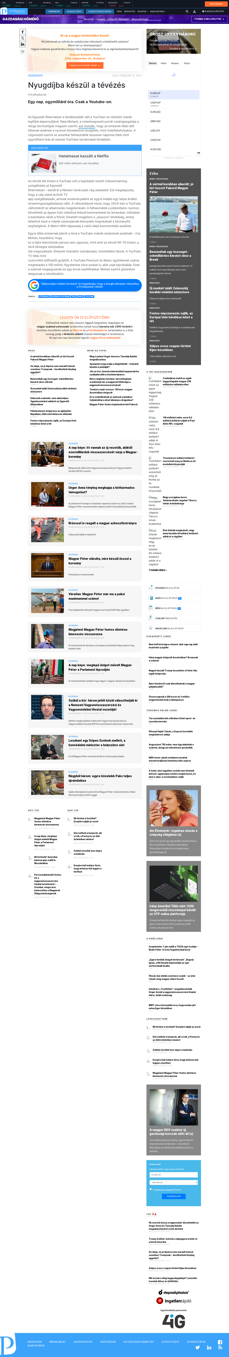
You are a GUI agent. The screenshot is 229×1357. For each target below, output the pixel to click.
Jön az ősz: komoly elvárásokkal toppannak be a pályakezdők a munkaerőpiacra (114, 373)
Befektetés (129, 11)
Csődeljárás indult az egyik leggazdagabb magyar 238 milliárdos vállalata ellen (177, 381)
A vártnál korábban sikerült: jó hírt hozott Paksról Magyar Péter (52, 358)
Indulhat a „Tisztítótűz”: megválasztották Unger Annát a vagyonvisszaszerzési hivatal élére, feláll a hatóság (172, 992)
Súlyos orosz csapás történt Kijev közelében (170, 348)
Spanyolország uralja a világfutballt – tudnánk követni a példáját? (114, 365)
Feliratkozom (174, 1196)
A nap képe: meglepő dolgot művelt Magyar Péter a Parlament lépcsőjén (100, 667)
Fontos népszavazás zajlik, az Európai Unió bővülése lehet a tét (53, 422)
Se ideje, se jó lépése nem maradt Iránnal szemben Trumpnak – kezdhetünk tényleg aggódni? (53, 369)
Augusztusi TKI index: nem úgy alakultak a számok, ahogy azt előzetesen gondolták (171, 746)
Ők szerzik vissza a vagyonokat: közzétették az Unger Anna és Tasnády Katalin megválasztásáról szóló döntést (174, 1225)
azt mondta (87, 126)
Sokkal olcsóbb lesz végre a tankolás (88, 852)
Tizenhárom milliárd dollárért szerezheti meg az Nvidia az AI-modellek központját (179, 461)
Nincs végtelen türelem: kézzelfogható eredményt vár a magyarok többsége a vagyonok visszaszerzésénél (110, 382)
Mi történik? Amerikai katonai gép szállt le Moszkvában (45, 860)
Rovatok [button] (142, 11)
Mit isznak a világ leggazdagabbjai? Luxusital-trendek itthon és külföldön (173, 1280)
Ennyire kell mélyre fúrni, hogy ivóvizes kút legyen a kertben (88, 868)
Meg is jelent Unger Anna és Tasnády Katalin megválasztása (113, 358)
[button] (194, 11)
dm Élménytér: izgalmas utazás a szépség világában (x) (173, 832)
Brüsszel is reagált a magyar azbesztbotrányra (103, 523)
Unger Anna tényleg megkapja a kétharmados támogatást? (102, 490)
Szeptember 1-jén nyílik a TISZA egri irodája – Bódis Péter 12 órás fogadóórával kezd (173, 948)
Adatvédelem (108, 1342)
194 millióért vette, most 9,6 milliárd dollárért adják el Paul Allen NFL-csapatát (179, 420)
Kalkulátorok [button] (157, 11)
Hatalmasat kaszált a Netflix (84, 156)
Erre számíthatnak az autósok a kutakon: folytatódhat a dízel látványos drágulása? (111, 398)
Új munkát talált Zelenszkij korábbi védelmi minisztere (53, 390)
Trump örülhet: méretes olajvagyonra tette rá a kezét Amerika (173, 1240)
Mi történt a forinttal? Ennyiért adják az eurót (86, 820)
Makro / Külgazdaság (159, 179)
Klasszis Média (36, 1345)
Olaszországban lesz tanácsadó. (166, 298)
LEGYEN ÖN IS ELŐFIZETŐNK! (85, 317)
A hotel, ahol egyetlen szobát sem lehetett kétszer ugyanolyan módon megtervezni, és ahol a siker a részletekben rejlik (172, 773)
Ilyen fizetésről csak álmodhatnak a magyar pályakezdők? (172, 685)
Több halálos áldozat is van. (163, 356)
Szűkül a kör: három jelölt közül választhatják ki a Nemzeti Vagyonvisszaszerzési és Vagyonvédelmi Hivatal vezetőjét (103, 705)
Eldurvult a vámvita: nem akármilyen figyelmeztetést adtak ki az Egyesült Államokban (49, 401)
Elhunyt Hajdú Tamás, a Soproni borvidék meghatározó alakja (171, 733)
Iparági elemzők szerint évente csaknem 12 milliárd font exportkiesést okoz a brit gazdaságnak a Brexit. (171, 270)
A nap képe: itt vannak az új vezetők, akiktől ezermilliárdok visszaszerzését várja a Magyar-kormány (103, 452)
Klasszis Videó (74, 11)
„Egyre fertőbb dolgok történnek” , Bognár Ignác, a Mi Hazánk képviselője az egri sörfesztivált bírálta (171, 962)
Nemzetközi (155, 283)
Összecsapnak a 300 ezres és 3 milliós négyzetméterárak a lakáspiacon (169, 698)
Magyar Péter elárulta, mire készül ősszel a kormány (100, 561)
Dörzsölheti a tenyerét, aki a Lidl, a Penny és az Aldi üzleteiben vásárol (88, 836)
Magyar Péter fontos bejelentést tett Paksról (114, 404)
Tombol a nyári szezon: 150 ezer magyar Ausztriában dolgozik (111, 391)
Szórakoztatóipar (60, 296)
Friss (119, 11)
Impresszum (35, 1342)
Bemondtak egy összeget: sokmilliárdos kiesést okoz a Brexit (51, 380)
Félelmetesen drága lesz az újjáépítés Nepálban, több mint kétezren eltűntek (51, 412)
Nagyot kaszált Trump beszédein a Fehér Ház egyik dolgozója (173, 672)
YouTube (89, 296)
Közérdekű (35, 75)
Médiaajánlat (57, 1342)
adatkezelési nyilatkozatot (164, 1190)
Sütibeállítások (196, 1342)
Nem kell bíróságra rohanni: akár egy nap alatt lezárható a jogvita (173, 646)
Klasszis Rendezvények (99, 11)
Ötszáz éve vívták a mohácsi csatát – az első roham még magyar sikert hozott (172, 977)
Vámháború (54, 11)
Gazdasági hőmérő (20, 19)
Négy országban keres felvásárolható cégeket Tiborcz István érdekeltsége (180, 500)
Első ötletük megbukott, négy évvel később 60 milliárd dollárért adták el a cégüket (180, 533)
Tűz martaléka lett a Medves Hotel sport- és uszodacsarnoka (172, 720)
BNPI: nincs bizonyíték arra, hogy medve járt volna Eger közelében (172, 1007)
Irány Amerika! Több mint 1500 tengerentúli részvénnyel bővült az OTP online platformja (173, 910)
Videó (80, 296)
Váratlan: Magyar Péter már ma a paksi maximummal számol (97, 596)
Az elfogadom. (167, 1190)
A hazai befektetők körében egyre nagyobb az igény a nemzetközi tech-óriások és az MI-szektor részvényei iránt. (172, 924)
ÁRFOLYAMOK (216, 4)
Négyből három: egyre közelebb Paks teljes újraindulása (100, 778)
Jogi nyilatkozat (83, 1342)
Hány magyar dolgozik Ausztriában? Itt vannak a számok (173, 659)
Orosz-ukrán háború (173, 34)
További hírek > (158, 570)
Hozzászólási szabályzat (139, 1342)
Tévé (73, 296)
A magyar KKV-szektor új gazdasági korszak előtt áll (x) (171, 1132)
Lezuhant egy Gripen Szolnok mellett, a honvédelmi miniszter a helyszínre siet (97, 743)
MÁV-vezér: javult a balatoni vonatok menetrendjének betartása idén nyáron (170, 759)
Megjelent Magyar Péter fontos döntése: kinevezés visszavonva (98, 632)
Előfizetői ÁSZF (170, 1342)
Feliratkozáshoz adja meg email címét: (167, 1169)
